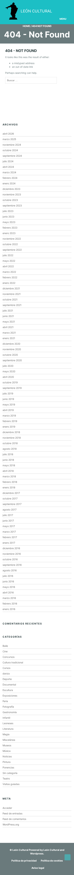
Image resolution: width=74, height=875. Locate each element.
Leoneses (8, 723)
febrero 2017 (10, 537)
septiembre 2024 (12, 155)
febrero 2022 (10, 277)
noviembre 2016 (12, 553)
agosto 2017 (10, 509)
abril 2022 (8, 266)
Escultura (8, 690)
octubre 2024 (10, 150)
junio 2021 (8, 316)
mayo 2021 (9, 321)
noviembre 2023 (12, 194)
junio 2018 (8, 459)
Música (6, 750)
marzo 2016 (9, 598)
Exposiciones (10, 695)
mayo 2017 (9, 526)
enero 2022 (9, 282)
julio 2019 (8, 393)
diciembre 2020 (11, 343)
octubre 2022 (10, 244)
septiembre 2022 (12, 249)
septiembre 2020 (12, 360)
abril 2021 (8, 327)
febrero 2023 (10, 227)
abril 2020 (8, 376)
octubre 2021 (10, 299)
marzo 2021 (9, 332)
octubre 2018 (10, 443)
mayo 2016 (9, 586)
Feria (5, 701)
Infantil (6, 717)
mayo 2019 (9, 404)
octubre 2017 (10, 498)
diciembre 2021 (11, 288)
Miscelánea (9, 739)
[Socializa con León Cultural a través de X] (49, 5)
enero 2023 (9, 233)
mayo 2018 (9, 465)
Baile (5, 645)
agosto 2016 (10, 570)
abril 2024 (8, 166)
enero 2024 (9, 183)
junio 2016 (8, 581)
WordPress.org (11, 824)
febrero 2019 (10, 421)
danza (6, 673)
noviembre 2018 (12, 437)
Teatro (6, 778)
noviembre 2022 (12, 238)
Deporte (7, 679)
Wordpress (36, 853)
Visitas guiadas (11, 784)
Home (26, 26)
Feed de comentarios (14, 818)
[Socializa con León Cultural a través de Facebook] (62, 5)
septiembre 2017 (12, 504)
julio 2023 (8, 211)
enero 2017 (9, 542)
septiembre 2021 (12, 305)
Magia (6, 734)
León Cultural (20, 849)
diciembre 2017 (11, 492)
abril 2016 (8, 592)
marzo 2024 (9, 172)
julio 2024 (8, 161)
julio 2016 (8, 575)
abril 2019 (8, 410)
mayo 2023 (9, 222)
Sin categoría (10, 773)
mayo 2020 (9, 371)
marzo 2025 (9, 139)
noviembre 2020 (12, 349)
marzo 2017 (9, 531)
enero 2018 (9, 487)
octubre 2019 (10, 382)
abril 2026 (8, 133)
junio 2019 (8, 399)
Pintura (6, 761)
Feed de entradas (12, 813)
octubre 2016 (10, 559)
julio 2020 (8, 365)
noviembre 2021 (12, 293)
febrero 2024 (10, 177)
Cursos (6, 667)
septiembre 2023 (12, 205)
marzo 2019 (9, 415)
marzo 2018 (9, 476)
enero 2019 (9, 426)
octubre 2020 (10, 354)
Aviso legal (37, 867)
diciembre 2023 (11, 188)
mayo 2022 (9, 260)
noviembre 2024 (12, 144)
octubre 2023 (10, 199)
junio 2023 (8, 216)
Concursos (8, 656)
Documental (9, 684)
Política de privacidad (24, 860)
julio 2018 (8, 454)
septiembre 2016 (12, 564)
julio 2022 (8, 255)
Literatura (8, 728)
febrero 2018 (10, 481)
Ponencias (8, 767)
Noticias (7, 756)
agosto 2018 (10, 448)
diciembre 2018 (11, 432)
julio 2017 (8, 515)
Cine (5, 651)
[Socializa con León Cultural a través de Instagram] (35, 5)
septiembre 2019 (12, 387)
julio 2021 (8, 310)
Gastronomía (10, 712)
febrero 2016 (10, 603)
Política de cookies (52, 860)
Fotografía (8, 706)
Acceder (7, 807)
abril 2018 (8, 470)
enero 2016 (9, 609)
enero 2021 (9, 338)
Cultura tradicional (13, 662)
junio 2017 (8, 520)
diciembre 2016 (11, 548)
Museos (7, 745)
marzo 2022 (9, 271)
